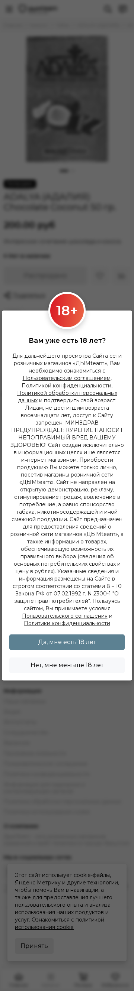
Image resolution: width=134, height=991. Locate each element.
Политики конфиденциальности (67, 623)
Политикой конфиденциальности (66, 385)
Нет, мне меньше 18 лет (67, 665)
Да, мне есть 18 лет (67, 642)
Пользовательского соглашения (65, 616)
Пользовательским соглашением (67, 378)
